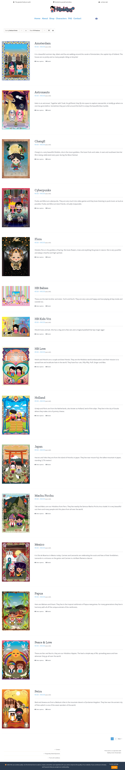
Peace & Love (43, 642)
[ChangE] (16, 158)
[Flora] (16, 256)
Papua (39, 593)
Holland (40, 397)
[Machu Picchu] (16, 513)
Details (49, 61)
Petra (38, 691)
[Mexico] (16, 562)
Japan (38, 446)
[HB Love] (16, 366)
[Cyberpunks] (16, 207)
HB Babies (41, 288)
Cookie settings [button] (113, 764)
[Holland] (16, 415)
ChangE (40, 141)
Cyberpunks (43, 190)
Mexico (39, 544)
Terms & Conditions (54, 758)
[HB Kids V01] (16, 327)
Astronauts (42, 92)
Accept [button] (114, 767)
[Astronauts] (16, 109)
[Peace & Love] (16, 659)
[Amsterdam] (16, 60)
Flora (38, 239)
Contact (58, 749)
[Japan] (16, 464)
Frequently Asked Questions (52, 753)
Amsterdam (43, 43)
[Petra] (16, 708)
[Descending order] (26, 30)
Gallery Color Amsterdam (114, 753)
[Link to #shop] (107, 19)
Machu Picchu (44, 495)
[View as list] (53, 30)
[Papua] (16, 610)
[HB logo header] (62, 7)
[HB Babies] (16, 296)
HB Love (40, 349)
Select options (40, 61)
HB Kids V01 (43, 319)
